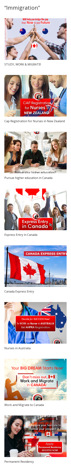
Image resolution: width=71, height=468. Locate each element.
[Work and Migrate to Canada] (35, 379)
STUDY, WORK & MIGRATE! (22, 64)
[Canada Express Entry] (35, 266)
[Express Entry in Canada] (35, 209)
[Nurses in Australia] (35, 323)
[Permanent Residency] (35, 436)
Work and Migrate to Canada (24, 405)
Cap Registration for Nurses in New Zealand (34, 121)
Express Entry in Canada (20, 235)
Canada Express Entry (19, 291)
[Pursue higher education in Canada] (35, 152)
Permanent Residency (19, 462)
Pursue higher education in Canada (28, 178)
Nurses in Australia (17, 348)
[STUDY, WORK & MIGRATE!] (35, 39)
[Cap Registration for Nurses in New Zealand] (35, 96)
